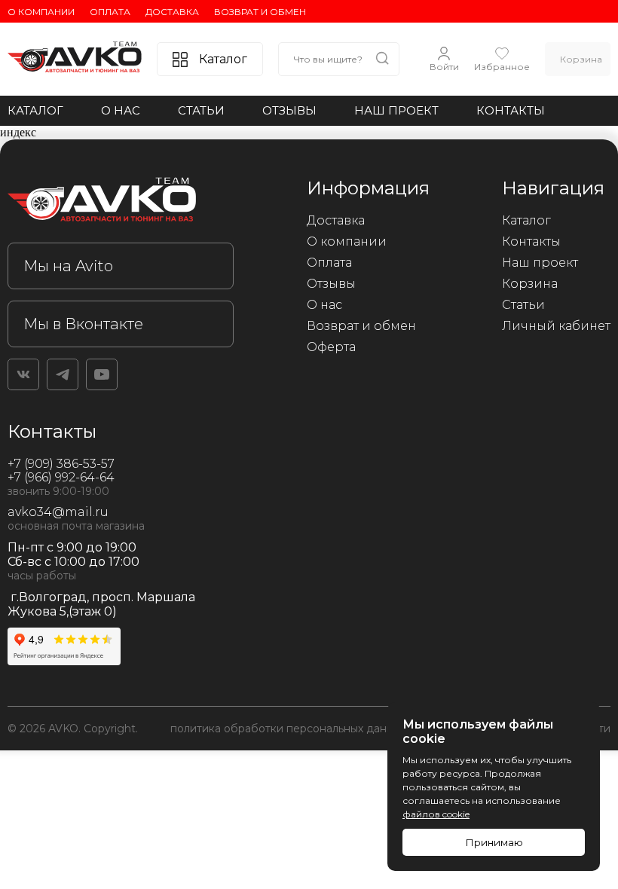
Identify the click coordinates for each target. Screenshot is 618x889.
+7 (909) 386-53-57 (61, 464)
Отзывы (289, 110)
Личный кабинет (556, 326)
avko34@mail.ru (58, 512)
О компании (41, 11)
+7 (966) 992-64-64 (61, 477)
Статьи (201, 110)
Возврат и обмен (260, 11)
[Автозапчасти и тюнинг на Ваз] (121, 202)
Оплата (110, 11)
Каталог (35, 110)
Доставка (172, 11)
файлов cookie (436, 814)
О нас (120, 110)
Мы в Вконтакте (83, 324)
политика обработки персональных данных (288, 728)
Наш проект (396, 110)
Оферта (331, 347)
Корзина (530, 283)
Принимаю (494, 842)
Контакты (510, 110)
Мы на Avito (68, 266)
